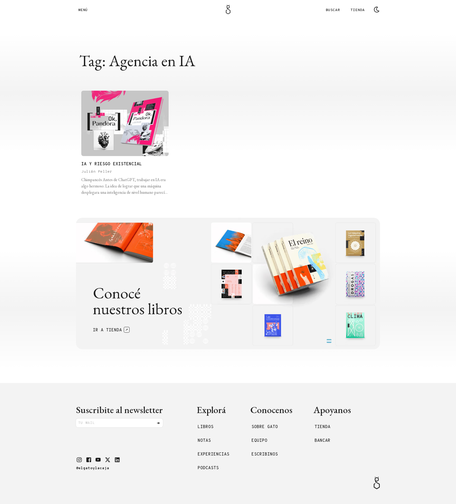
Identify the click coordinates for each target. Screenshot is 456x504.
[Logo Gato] (228, 9)
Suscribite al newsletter (119, 409)
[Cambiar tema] (376, 9)
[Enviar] (158, 423)
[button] (79, 460)
